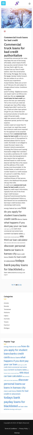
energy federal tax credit (12, 208)
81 (19, 285)
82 (21, 285)
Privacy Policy (23, 428)
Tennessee (7, 309)
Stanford (6, 325)
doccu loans (22, 219)
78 (12, 285)
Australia (7, 319)
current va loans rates (13, 233)
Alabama (7, 312)
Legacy (6, 315)
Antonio (6, 303)
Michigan (7, 328)
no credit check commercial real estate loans (15, 367)
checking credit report (15, 409)
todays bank (12, 397)
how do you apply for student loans (15, 211)
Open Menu (3, 3)
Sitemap (17, 433)
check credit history (10, 391)
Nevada (6, 306)
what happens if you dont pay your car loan (16, 361)
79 (14, 285)
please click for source (17, 141)
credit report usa (7, 229)
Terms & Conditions (11, 428)
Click (5, 198)
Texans (6, 322)
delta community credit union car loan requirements (14, 242)
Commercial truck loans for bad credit (16, 39)
